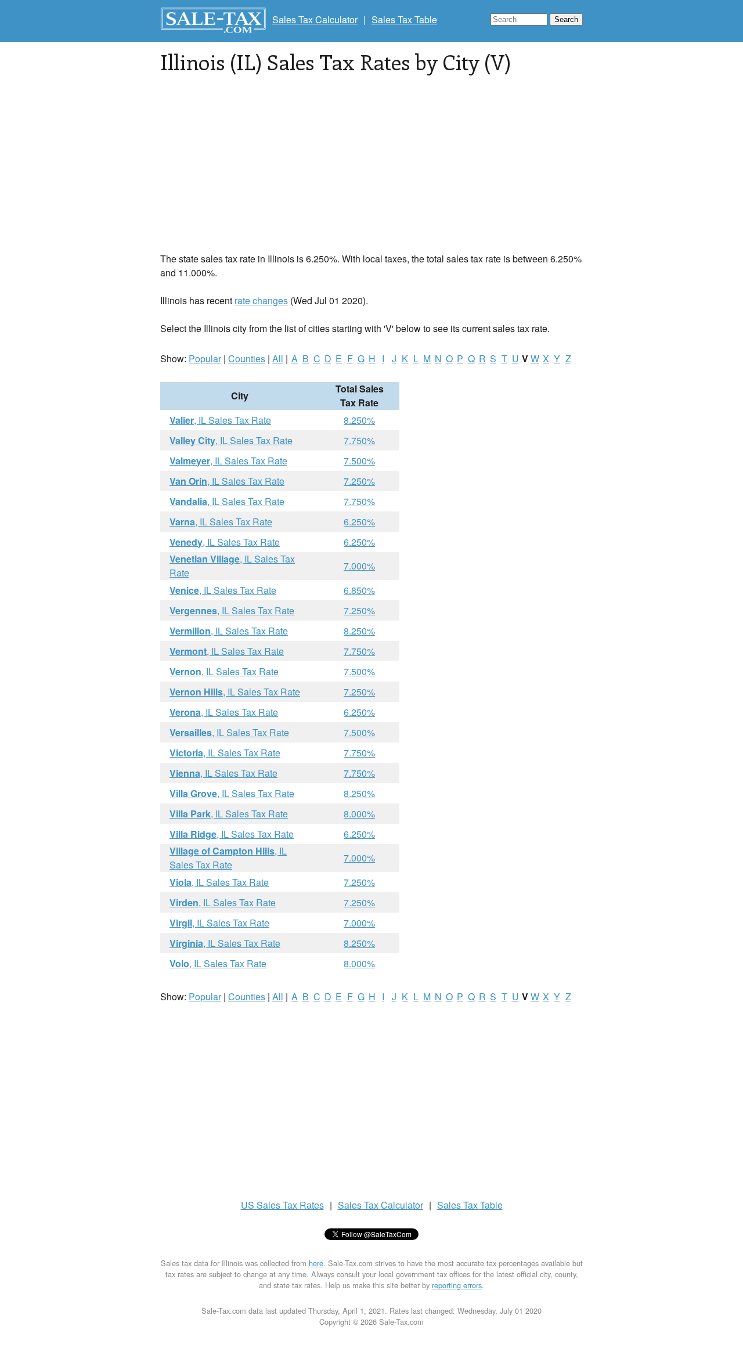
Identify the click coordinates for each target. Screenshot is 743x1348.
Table (470, 1205)
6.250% (359, 521)
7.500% (359, 460)
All (277, 358)
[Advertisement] (371, 170)
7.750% (359, 440)
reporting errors (457, 1285)
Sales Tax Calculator (315, 19)
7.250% (359, 481)
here (316, 1262)
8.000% (359, 813)
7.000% (359, 565)
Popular (205, 358)
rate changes (261, 300)
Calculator (380, 1205)
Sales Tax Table (404, 19)
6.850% (359, 590)
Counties (246, 358)
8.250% (359, 420)
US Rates (282, 1205)
